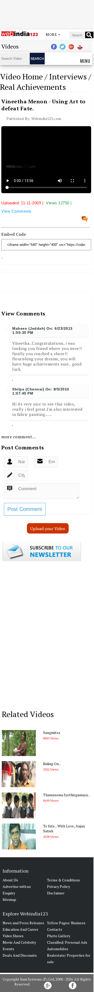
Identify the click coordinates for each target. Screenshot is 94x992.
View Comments (16, 211)
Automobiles (57, 948)
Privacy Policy (58, 886)
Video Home (21, 76)
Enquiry (9, 892)
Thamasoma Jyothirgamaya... (66, 794)
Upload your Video (47, 528)
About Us (10, 880)
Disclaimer (55, 892)
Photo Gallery (58, 935)
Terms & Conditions (63, 880)
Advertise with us (17, 886)
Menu (85, 61)
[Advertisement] (47, 14)
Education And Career (20, 929)
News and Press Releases (23, 922)
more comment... (18, 437)
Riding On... (52, 763)
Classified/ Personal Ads (67, 942)
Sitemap (9, 899)
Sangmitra (51, 732)
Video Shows (13, 935)
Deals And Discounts (20, 955)
